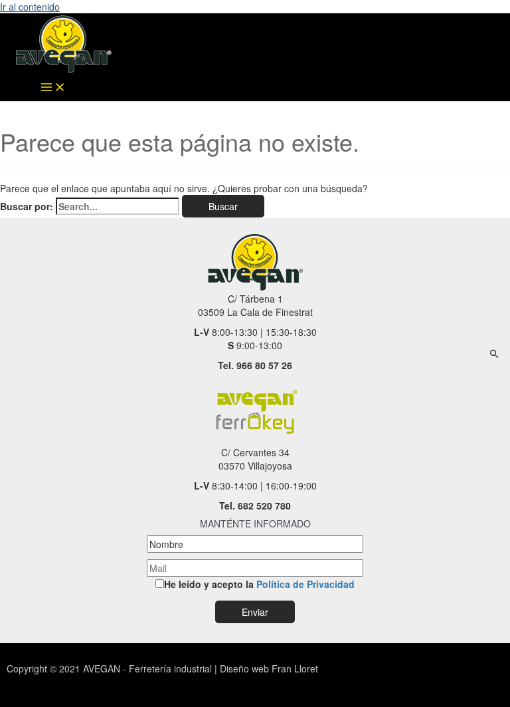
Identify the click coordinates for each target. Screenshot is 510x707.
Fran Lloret (293, 668)
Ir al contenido (30, 6)
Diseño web (244, 668)
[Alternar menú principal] (53, 87)
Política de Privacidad (305, 584)
